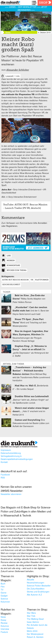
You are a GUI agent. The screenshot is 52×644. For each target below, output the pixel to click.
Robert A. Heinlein (35, 637)
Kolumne (5, 625)
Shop (43, 2)
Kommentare (13, 265)
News (3, 616)
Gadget (4, 595)
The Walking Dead (35, 618)
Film (3, 586)
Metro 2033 (32, 630)
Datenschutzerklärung (11, 453)
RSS (3, 477)
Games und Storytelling (27, 420)
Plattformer (41, 280)
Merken (11, 261)
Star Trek (31, 615)
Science (4, 598)
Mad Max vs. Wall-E (25, 386)
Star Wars (31, 612)
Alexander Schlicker (17, 70)
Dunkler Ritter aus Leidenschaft (32, 396)
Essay (3, 619)
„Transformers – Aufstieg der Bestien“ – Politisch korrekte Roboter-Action (29, 370)
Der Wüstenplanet (35, 634)
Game (3, 592)
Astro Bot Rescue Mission (15, 280)
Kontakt (4, 462)
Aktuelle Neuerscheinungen (35, 581)
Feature (4, 631)
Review (4, 622)
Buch (3, 583)
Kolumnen (5, 601)
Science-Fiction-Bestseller (39, 585)
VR (32, 280)
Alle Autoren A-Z (34, 594)
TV (2, 589)
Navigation (35, 3)
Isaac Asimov (33, 621)
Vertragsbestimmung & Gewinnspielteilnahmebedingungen (17, 457)
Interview (5, 628)
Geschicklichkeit (11, 285)
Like (9, 256)
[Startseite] (9, 3)
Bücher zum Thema (16, 270)
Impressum (6, 450)
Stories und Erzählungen (38, 591)
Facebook (5, 474)
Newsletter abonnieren (11, 494)
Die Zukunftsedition (35, 588)
